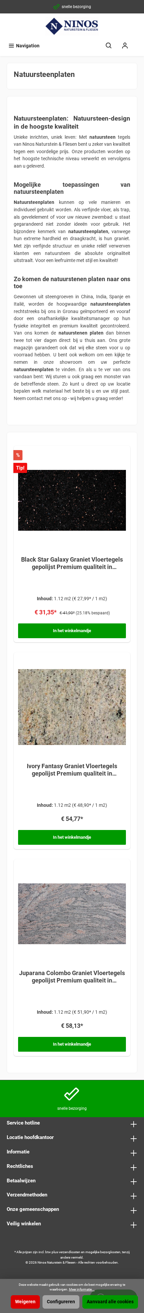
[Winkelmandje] (137, 43)
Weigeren (25, 1302)
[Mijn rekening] (125, 46)
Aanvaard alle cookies (110, 1302)
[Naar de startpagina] (72, 26)
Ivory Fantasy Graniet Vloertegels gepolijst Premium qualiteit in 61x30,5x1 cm (72, 769)
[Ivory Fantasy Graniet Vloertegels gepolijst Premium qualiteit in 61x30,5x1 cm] (72, 707)
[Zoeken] (109, 46)
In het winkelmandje (72, 630)
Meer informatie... (82, 1289)
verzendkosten (69, 1252)
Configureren (61, 1302)
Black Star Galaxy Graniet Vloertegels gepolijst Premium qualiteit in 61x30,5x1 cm (72, 563)
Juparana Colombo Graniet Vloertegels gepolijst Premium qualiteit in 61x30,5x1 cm (72, 976)
